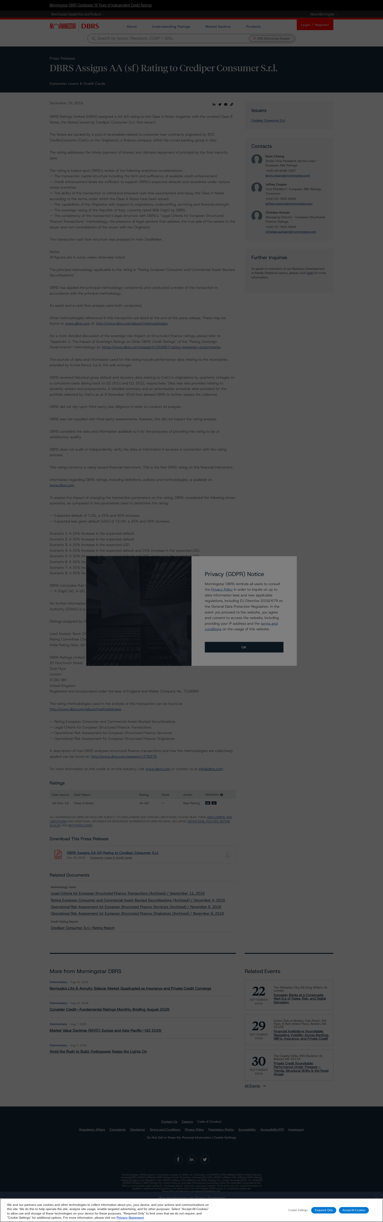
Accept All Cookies (353, 1210)
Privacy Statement (130, 1217)
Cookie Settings (298, 1210)
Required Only (324, 1210)
